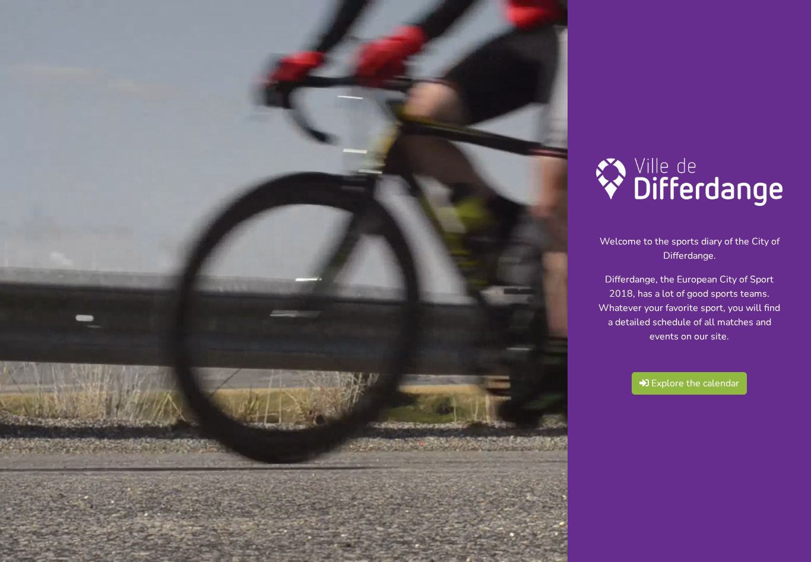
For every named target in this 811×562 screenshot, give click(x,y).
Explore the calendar (694, 383)
